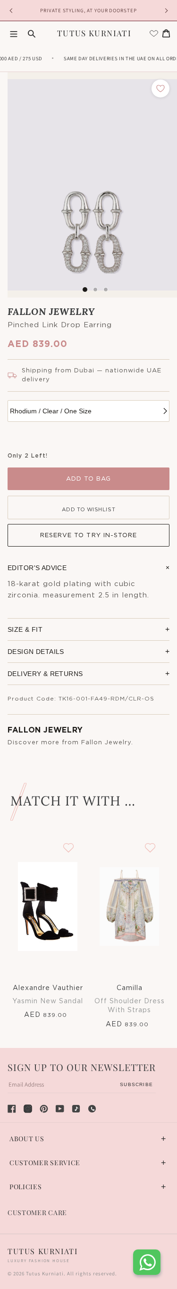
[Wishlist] (154, 33)
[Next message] (164, 10)
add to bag (88, 479)
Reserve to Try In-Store (88, 535)
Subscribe (136, 1084)
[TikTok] (76, 1108)
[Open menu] (14, 33)
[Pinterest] (44, 1108)
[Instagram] (28, 1108)
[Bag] (166, 33)
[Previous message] (12, 10)
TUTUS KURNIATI (94, 33)
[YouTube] (60, 1108)
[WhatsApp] (92, 1108)
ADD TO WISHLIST (88, 509)
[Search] (32, 33)
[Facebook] (12, 1108)
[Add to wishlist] (160, 88)
